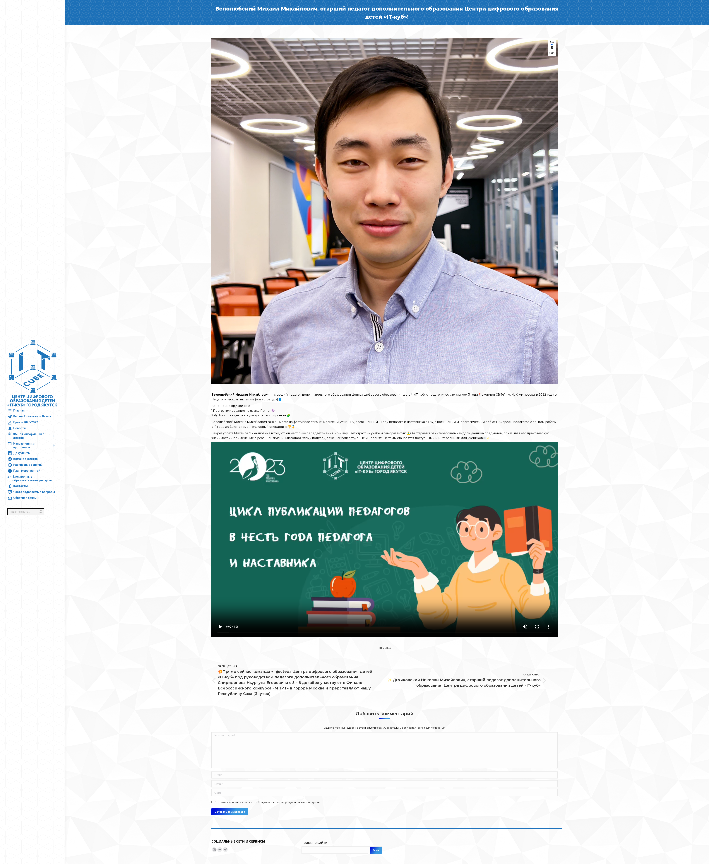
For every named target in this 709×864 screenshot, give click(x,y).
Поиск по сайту (314, 843)
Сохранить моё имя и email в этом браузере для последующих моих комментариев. (267, 802)
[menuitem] (16, 410)
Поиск (375, 850)
